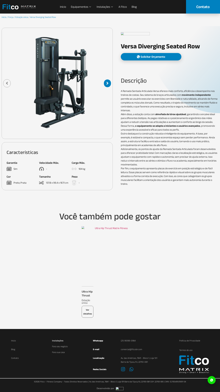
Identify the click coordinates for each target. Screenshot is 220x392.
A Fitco (123, 6)
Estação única (21, 17)
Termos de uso (185, 350)
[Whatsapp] (131, 369)
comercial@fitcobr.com (131, 349)
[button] (151, 56)
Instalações (103, 6)
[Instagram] (123, 369)
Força (10, 17)
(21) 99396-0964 (128, 340)
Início (63, 6)
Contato (15, 358)
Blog (134, 6)
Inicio (13, 340)
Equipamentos (79, 6)
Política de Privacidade (189, 340)
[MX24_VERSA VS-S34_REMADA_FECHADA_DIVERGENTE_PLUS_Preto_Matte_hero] (57, 83)
